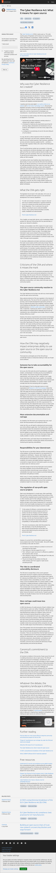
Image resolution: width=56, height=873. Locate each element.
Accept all (23, 869)
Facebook (26, 27)
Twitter (29, 27)
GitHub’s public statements (38, 307)
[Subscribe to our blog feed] (25, 843)
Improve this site (6, 851)
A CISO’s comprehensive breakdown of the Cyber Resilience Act (36, 750)
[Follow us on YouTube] (22, 843)
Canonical (4, 824)
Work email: (6, 44)
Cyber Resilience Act (27, 34)
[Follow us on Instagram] (14, 843)
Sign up (5, 69)
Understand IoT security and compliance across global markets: (36, 763)
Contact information (7, 847)
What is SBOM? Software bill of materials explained (33, 753)
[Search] (48, 2)
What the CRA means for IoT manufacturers (31, 745)
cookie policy (38, 865)
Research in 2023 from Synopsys (37, 388)
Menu (52, 2)
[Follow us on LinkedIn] (10, 843)
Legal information (6, 849)
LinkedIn (32, 27)
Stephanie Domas (11, 9)
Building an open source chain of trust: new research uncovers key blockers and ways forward (35, 827)
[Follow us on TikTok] (18, 843)
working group (38, 710)
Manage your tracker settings (10, 869)
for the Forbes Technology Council (35, 105)
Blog (3, 5)
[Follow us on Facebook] (7, 843)
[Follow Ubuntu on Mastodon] (3, 843)
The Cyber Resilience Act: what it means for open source (34, 747)
